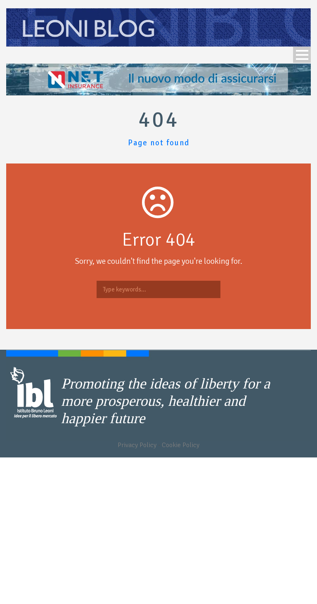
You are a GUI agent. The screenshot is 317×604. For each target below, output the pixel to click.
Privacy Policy (137, 445)
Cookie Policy (180, 445)
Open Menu (302, 55)
